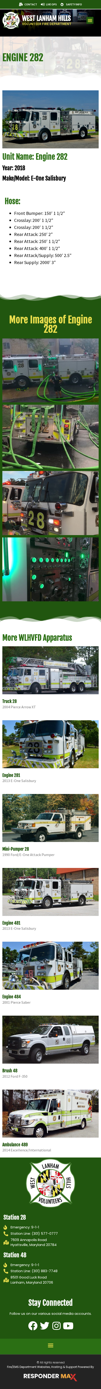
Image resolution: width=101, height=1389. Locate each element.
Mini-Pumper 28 (15, 849)
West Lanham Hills (46, 18)
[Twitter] (44, 1325)
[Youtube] (68, 1325)
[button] (89, 20)
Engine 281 (11, 775)
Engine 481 (11, 923)
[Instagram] (56, 1325)
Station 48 (15, 1255)
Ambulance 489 (15, 1144)
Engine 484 (11, 996)
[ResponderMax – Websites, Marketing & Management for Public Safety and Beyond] (50, 1377)
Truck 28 (9, 701)
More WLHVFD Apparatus (37, 638)
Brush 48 (9, 1070)
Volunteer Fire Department (46, 23)
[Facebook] (33, 1325)
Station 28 (15, 1217)
